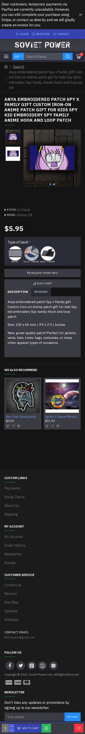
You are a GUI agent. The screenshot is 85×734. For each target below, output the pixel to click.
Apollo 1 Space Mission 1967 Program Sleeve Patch (62, 417)
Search (18, 67)
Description (18, 292)
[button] (50, 184)
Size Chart (44, 283)
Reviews (41, 292)
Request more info (44, 273)
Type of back (18, 242)
